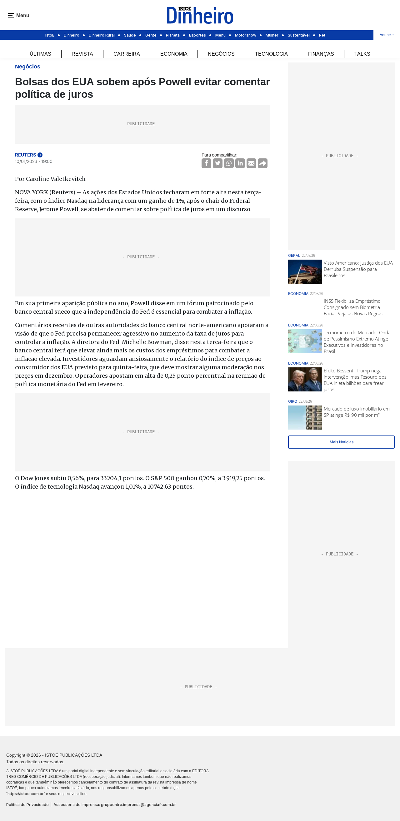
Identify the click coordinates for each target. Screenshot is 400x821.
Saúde (130, 35)
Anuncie (387, 35)
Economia (174, 54)
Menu (220, 35)
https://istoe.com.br (26, 793)
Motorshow (245, 35)
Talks (362, 54)
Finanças (321, 54)
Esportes (197, 35)
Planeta (173, 35)
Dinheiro (71, 35)
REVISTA (82, 54)
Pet (322, 35)
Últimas (40, 54)
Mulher (272, 35)
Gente (151, 35)
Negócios (221, 54)
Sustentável (299, 35)
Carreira (126, 54)
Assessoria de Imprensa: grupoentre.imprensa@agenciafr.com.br (114, 804)
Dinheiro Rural (102, 35)
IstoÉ (49, 35)
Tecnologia (271, 54)
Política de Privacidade (27, 804)
